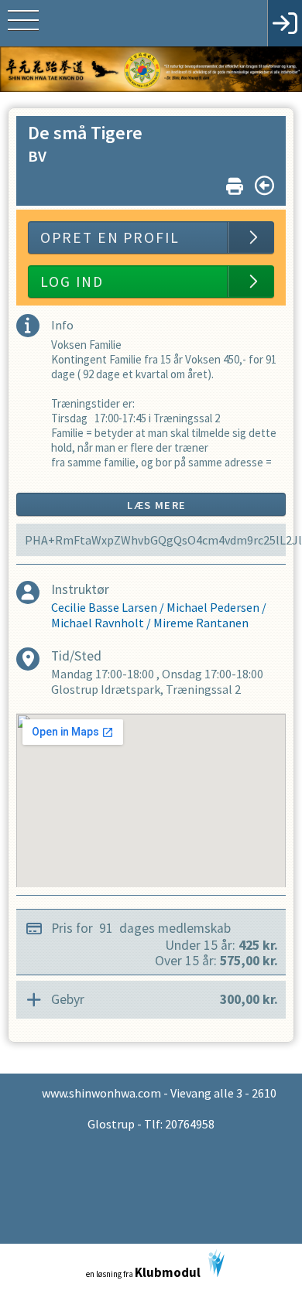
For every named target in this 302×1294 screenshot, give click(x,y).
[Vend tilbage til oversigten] (264, 185)
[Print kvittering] (234, 183)
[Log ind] (284, 23)
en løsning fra (143, 1272)
